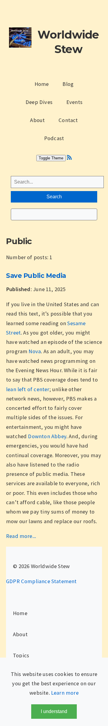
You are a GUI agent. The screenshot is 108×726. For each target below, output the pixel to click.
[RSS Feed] (69, 157)
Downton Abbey (47, 436)
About (37, 120)
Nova (34, 351)
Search (54, 196)
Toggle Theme (51, 158)
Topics (21, 655)
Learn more (65, 692)
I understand (54, 711)
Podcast (54, 138)
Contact (68, 120)
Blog (68, 83)
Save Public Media (36, 275)
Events (74, 102)
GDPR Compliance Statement (41, 581)
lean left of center (28, 389)
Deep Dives (39, 102)
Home (41, 83)
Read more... (21, 536)
